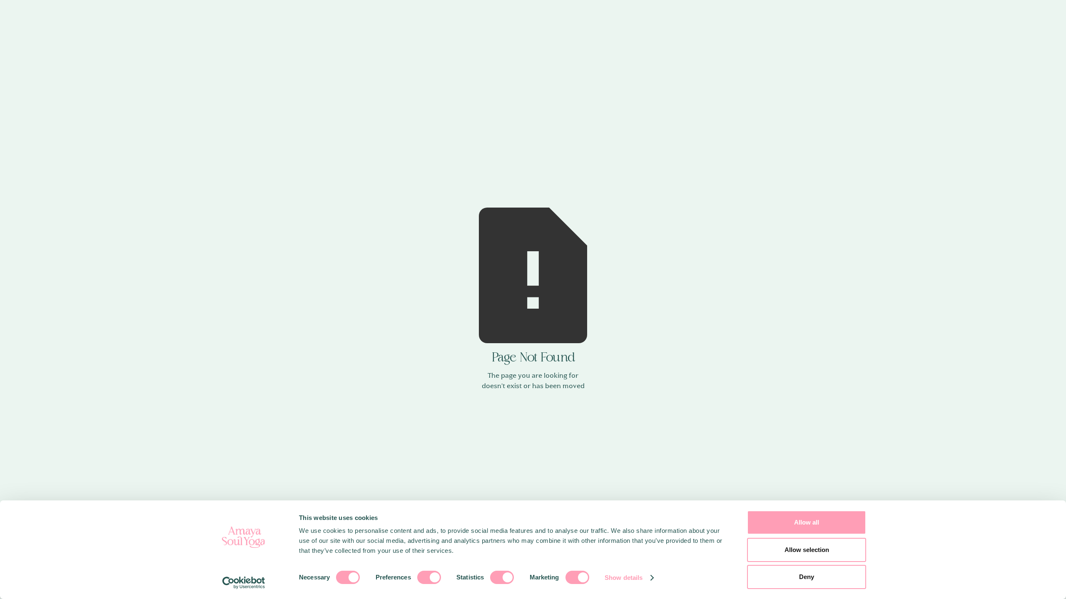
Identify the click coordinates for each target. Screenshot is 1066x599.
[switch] (429, 577)
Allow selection (807, 549)
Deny (806, 576)
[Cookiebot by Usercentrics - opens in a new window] (243, 583)
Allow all (806, 522)
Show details (624, 577)
